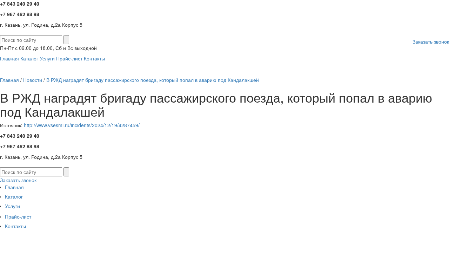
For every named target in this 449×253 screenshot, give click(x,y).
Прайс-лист (69, 58)
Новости (32, 79)
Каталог (29, 58)
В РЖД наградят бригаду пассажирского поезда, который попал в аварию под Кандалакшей (152, 79)
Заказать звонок (431, 41)
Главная (9, 58)
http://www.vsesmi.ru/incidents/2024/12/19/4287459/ (82, 125)
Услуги (47, 58)
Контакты (94, 58)
